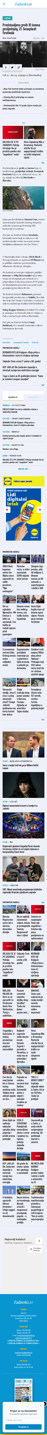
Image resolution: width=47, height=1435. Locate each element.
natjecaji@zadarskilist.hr (23, 1338)
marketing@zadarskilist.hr (26, 1335)
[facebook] (6, 67)
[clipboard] (19, 67)
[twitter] (12, 67)
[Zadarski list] (23, 4)
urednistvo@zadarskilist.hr (23, 1352)
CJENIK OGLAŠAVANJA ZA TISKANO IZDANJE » (23, 1343)
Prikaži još (23, 469)
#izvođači (6, 342)
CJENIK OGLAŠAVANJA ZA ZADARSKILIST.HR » (23, 1340)
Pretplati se (23, 1427)
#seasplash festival (21, 342)
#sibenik (35, 342)
